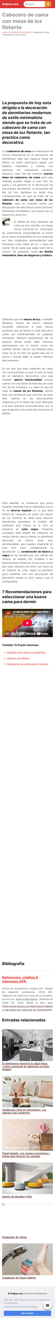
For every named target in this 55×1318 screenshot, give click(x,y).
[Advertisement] (27, 67)
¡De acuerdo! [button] (27, 1313)
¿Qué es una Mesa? (18, 658)
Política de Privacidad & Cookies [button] (20, 1306)
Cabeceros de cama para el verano (27, 664)
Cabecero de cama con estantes (25, 652)
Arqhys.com (10, 4)
